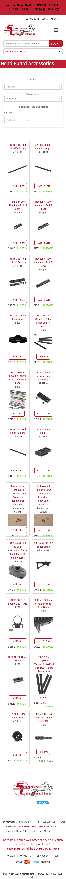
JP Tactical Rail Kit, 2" (43, 431)
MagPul (18, 212)
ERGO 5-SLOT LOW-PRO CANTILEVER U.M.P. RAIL (43, 717)
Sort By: (32, 79)
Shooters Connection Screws (18, 508)
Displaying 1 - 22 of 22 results (33, 106)
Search (55, 43)
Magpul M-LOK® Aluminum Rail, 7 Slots (43, 205)
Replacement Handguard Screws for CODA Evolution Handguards (17, 494)
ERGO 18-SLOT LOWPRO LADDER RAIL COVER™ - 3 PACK (17, 378)
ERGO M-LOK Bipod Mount (17, 659)
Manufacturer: (32, 94)
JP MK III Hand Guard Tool (18, 715)
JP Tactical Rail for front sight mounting (43, 376)
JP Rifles (18, 152)
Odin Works (43, 550)
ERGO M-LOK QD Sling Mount (18, 317)
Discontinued (44, 671)
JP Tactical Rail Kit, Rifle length (18, 146)
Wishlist (28, 855)
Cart (12, 855)
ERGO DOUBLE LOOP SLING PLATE (17, 602)
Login (44, 19)
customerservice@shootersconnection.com (37, 826)
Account (33, 19)
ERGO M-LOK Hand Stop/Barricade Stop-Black (43, 604)
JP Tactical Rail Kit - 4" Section (18, 260)
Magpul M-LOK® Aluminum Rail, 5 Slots (18, 205)
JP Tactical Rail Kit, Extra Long (18, 431)
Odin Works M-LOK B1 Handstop (43, 545)
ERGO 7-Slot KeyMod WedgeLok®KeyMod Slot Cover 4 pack (44, 663)
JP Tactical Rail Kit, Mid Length (43, 146)
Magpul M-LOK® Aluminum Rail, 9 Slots (43, 262)
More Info (43, 356)
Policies (33, 877)
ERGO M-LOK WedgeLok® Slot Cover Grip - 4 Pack (43, 321)
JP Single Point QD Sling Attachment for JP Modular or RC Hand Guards (17, 551)
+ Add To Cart (18, 186)
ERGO (17, 322)
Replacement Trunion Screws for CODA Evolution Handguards (43, 494)
